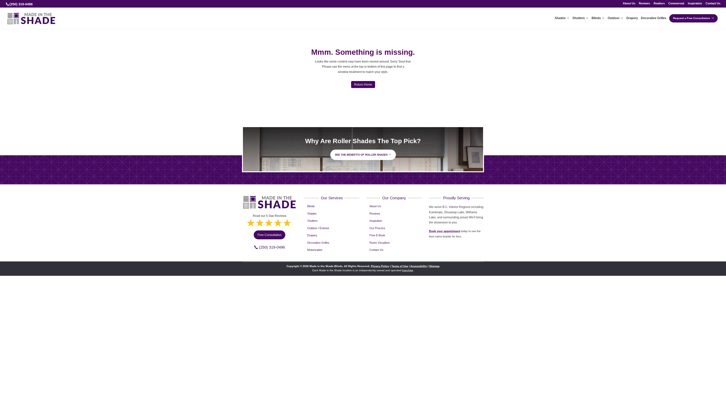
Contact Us (713, 3)
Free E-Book (377, 235)
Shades (312, 213)
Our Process (377, 228)
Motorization (314, 249)
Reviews (644, 3)
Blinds (311, 206)
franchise (407, 270)
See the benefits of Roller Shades (361, 154)
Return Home (363, 84)
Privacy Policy (380, 266)
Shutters (312, 220)
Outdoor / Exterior (318, 228)
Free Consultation (270, 234)
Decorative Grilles (318, 242)
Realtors (659, 3)
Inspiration (695, 3)
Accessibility (418, 266)
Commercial (676, 3)
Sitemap (434, 266)
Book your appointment (444, 231)
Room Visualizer (379, 242)
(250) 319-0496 (272, 247)
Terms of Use (399, 266)
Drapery (312, 235)
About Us (629, 3)
